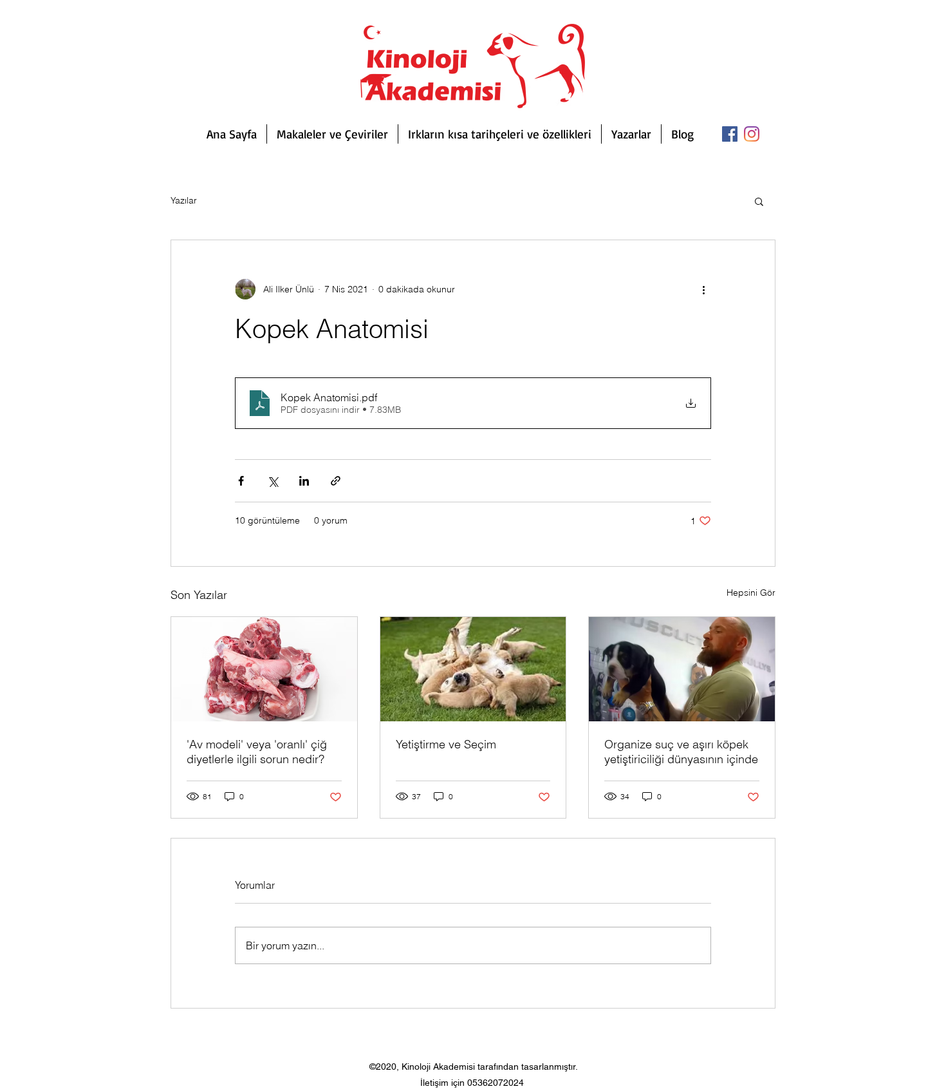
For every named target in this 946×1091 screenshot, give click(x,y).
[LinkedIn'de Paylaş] (304, 481)
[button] (759, 201)
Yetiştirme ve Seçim (446, 744)
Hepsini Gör (751, 592)
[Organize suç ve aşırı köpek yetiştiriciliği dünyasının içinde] (682, 669)
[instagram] (751, 134)
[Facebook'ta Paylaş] (241, 481)
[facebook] (729, 134)
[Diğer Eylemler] (703, 289)
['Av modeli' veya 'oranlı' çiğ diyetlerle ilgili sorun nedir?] (264, 669)
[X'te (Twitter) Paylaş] (272, 481)
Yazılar (184, 200)
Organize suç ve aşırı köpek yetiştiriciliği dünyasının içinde (681, 751)
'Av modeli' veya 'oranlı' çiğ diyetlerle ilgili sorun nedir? (257, 751)
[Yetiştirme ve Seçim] (473, 669)
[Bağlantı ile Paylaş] (335, 481)
